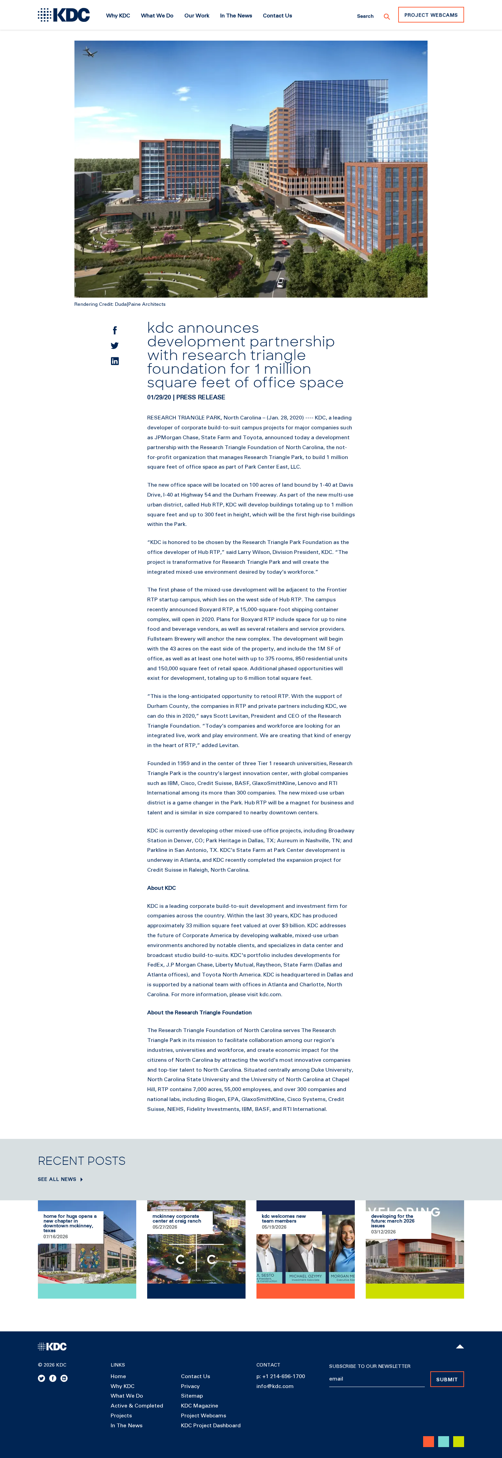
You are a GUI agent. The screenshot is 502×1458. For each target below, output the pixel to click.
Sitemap (192, 1396)
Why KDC (123, 1386)
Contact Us (195, 1376)
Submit (447, 1379)
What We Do (127, 1396)
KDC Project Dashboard (211, 1425)
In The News (126, 1425)
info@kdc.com (275, 1386)
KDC (320, 417)
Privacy (190, 1386)
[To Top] (460, 1346)
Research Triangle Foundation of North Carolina (261, 447)
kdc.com (270, 994)
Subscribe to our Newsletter (369, 1366)
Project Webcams (431, 15)
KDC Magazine (199, 1406)
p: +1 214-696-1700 (280, 1376)
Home (118, 1376)
